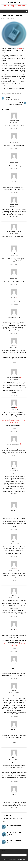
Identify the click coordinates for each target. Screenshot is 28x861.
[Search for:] (14, 855)
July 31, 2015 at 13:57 (14, 470)
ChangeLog (4, 94)
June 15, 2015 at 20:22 (14, 122)
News (3, 822)
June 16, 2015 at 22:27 (14, 182)
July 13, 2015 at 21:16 (14, 445)
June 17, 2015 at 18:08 (14, 255)
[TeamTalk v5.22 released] (3, 828)
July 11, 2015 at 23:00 (14, 379)
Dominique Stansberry (14, 231)
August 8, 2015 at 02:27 (14, 543)
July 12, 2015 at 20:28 (14, 409)
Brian (14, 141)
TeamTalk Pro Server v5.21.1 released (14, 833)
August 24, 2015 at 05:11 (14, 759)
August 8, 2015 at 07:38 (14, 570)
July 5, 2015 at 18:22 (14, 319)
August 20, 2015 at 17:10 (14, 730)
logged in (10, 818)
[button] (26, 11)
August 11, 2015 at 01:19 (14, 665)
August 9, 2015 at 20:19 (14, 630)
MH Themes (22, 859)
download (19, 48)
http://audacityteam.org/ (14, 739)
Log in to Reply (14, 128)
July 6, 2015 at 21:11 (14, 347)
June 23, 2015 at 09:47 (14, 278)
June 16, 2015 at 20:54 (14, 162)
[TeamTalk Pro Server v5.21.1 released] (3, 835)
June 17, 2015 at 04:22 (14, 206)
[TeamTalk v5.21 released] (3, 843)
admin (12, 18)
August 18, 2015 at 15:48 (14, 692)
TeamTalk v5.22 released (14, 825)
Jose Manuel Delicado (14, 317)
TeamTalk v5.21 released (14, 840)
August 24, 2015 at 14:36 (14, 796)
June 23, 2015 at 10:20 (14, 298)
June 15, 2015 (6, 18)
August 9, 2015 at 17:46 (14, 597)
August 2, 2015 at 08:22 (14, 512)
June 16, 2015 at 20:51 (14, 142)
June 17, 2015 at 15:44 (14, 233)
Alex (14, 253)
